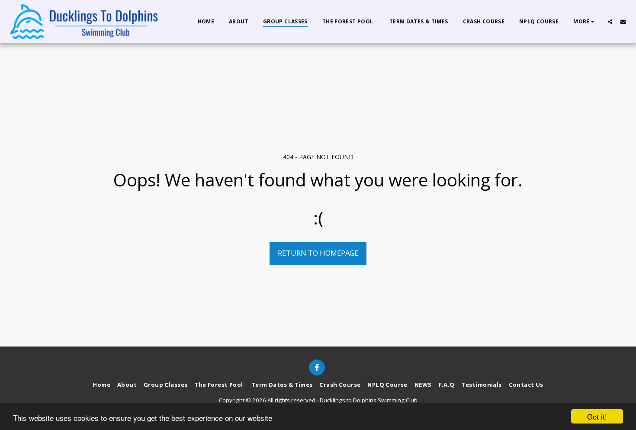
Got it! (597, 416)
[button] (610, 21)
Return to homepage (318, 253)
